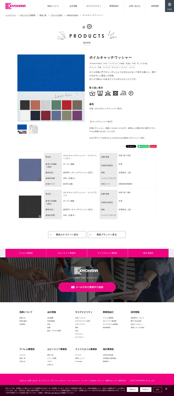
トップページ (10, 15)
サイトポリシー (74, 381)
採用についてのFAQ (137, 327)
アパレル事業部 (108, 318)
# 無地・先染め (125, 63)
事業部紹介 (114, 6)
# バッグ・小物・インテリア (100, 67)
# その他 (144, 63)
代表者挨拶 (51, 321)
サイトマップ (44, 381)
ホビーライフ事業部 (27, 15)
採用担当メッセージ (137, 318)
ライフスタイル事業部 (110, 324)
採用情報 (155, 6)
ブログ (49, 361)
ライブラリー (79, 337)
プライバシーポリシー (58, 381)
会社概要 (50, 318)
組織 (48, 327)
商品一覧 (43, 15)
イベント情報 (51, 358)
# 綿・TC (135, 63)
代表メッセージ (80, 318)
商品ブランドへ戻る (107, 234)
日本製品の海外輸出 (109, 358)
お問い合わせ (134, 6)
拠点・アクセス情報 (54, 330)
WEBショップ (79, 358)
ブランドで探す (57, 15)
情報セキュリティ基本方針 (115, 381)
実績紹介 (106, 361)
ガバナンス (79, 334)
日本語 (169, 9)
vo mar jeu (78, 361)
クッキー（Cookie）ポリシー (92, 381)
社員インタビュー (137, 324)
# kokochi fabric (96, 63)
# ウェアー (116, 67)
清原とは (22, 318)
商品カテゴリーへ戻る (67, 234)
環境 (76, 327)
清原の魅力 (23, 321)
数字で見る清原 (136, 321)
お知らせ (22, 361)
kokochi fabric (72, 15)
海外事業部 (106, 327)
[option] (51, 88)
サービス (22, 355)
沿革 (48, 324)
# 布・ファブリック (111, 63)
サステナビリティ (93, 6)
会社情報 (73, 6)
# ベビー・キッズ (128, 67)
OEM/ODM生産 (108, 355)
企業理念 (22, 324)
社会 (76, 330)
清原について (53, 6)
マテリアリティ (80, 324)
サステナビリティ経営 (82, 321)
